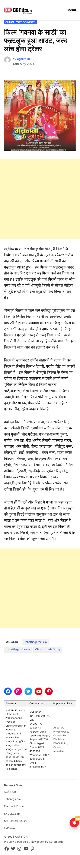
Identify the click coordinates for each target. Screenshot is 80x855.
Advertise (58, 751)
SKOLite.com (12, 813)
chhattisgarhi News (18, 649)
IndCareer (10, 828)
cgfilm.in (23, 59)
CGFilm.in (10, 791)
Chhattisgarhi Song (47, 649)
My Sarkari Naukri (15, 821)
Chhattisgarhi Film (35, 642)
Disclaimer (59, 739)
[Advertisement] (40, 199)
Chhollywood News (20, 22)
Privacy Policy (61, 731)
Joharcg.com (12, 799)
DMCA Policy (60, 743)
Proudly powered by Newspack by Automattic (33, 841)
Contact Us (59, 735)
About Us (58, 727)
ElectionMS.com (14, 806)
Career (57, 747)
